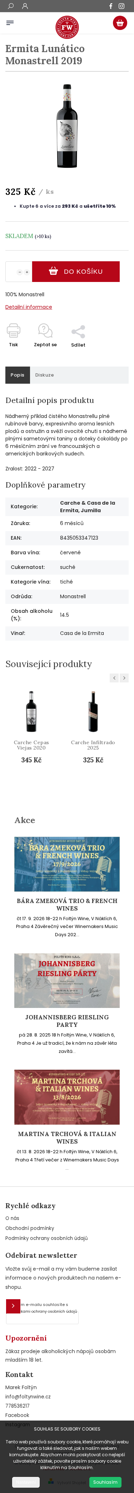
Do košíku (83, 271)
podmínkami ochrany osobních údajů (41, 1311)
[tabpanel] (37, 740)
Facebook (17, 1415)
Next (125, 678)
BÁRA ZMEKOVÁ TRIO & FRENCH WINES (67, 904)
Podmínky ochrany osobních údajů (46, 1238)
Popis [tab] (18, 375)
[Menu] (10, 21)
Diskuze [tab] (44, 375)
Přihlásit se (13, 1306)
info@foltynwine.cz (28, 1396)
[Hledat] (11, 6)
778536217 (17, 1406)
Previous (115, 678)
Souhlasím (105, 1482)
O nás (12, 1218)
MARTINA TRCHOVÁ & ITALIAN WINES (67, 1137)
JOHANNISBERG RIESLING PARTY (67, 1021)
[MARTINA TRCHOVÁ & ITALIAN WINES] (67, 1122)
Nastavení (26, 1482)
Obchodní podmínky (29, 1228)
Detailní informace (28, 307)
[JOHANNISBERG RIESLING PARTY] (67, 1006)
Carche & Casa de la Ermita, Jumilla (87, 506)
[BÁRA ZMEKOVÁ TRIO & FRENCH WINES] (67, 889)
